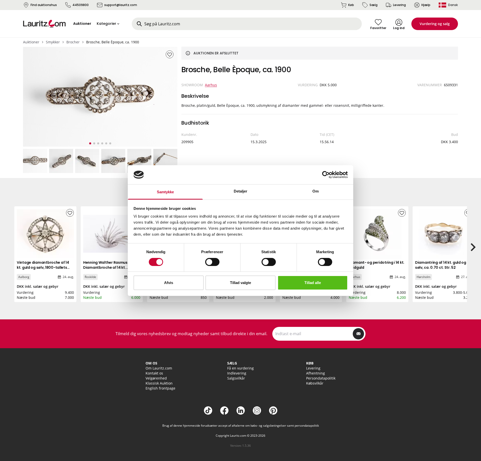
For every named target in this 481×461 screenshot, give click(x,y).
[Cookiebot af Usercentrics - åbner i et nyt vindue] (326, 174)
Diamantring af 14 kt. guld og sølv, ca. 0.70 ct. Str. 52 (440, 265)
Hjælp (425, 5)
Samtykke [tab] (165, 192)
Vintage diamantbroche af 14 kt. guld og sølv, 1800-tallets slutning (43, 267)
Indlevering (236, 373)
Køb (351, 5)
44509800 (80, 5)
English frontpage (160, 388)
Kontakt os (154, 373)
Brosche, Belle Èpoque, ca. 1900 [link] (112, 42)
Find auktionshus (44, 5)
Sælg (374, 5)
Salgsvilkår (236, 378)
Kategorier (106, 23)
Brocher (73, 42)
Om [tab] (315, 191)
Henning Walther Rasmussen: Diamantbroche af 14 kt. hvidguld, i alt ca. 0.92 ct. (109, 267)
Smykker (53, 42)
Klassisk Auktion (159, 383)
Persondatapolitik (320, 378)
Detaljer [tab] (241, 191)
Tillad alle (312, 283)
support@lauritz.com (120, 5)
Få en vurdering (240, 368)
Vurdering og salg (435, 23)
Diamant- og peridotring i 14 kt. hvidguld (376, 265)
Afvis (168, 283)
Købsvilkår (314, 383)
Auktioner (31, 42)
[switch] (212, 262)
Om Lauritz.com (159, 368)
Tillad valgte (240, 283)
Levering (399, 5)
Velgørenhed (156, 378)
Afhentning (315, 373)
